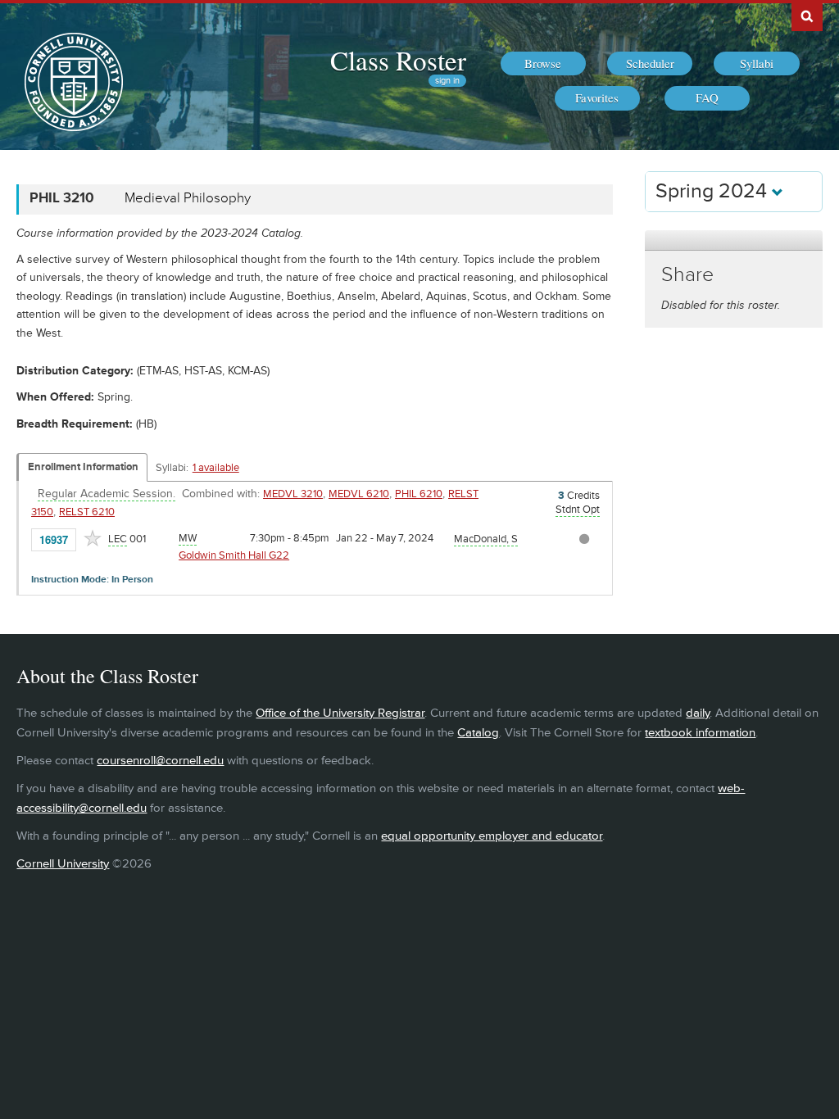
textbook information (700, 733)
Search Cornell (807, 15)
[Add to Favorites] (93, 538)
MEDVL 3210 (293, 494)
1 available (216, 467)
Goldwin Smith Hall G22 (234, 555)
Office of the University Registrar (340, 713)
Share (687, 275)
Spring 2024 (713, 191)
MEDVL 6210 (359, 494)
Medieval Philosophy (188, 198)
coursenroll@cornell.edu (160, 760)
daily (698, 713)
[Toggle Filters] (733, 240)
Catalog (478, 733)
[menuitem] (543, 64)
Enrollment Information (83, 466)
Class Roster (398, 60)
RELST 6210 (87, 512)
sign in (447, 80)
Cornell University (62, 864)
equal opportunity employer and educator (491, 836)
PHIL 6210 (418, 494)
